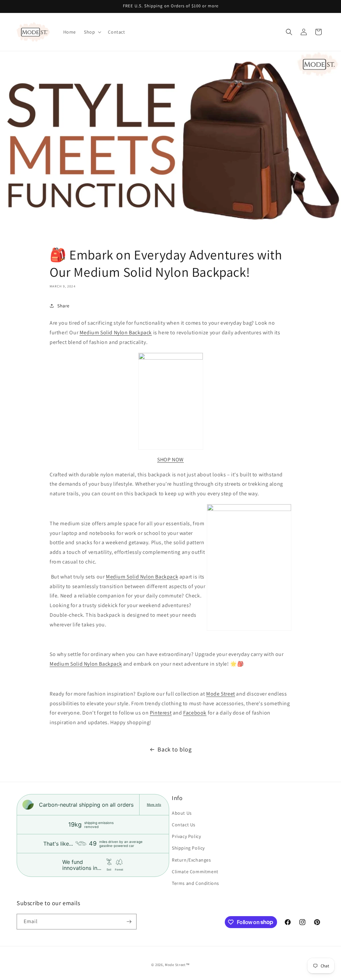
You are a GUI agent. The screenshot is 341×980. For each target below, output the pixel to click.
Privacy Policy (186, 836)
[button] (92, 32)
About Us (182, 813)
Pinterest (160, 712)
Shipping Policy (188, 848)
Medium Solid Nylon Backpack (116, 332)
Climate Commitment (195, 872)
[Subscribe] (129, 921)
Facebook (194, 712)
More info (154, 804)
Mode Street (220, 693)
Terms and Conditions (195, 883)
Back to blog (174, 749)
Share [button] (63, 306)
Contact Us (183, 825)
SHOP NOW (170, 459)
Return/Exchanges (191, 860)
